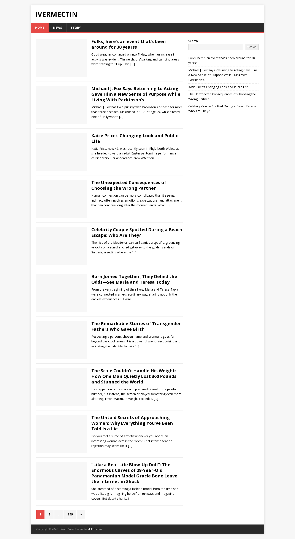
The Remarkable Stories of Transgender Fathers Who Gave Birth (136, 326)
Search (193, 41)
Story (76, 27)
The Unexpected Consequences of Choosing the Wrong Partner (128, 185)
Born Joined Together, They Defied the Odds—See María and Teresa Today (134, 279)
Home (39, 27)
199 (70, 514)
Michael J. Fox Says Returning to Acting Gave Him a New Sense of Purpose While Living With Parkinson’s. (135, 94)
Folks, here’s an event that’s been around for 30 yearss (128, 44)
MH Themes (95, 529)
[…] (132, 64)
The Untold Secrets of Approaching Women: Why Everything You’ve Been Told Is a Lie (132, 423)
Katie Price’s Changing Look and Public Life (134, 138)
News (57, 27)
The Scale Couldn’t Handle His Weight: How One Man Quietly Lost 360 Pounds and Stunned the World (133, 376)
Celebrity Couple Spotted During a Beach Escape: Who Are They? (136, 232)
